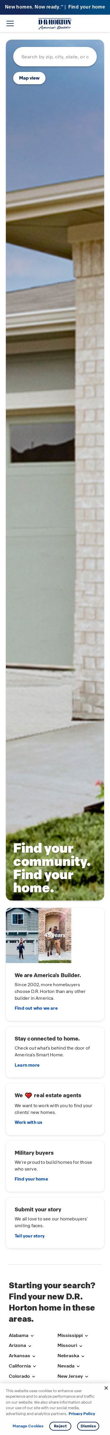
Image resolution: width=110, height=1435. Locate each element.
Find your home (31, 1179)
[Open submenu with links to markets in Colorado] (33, 1377)
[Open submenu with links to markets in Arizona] (30, 1346)
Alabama (18, 1335)
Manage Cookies (28, 1426)
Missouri (67, 1345)
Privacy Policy (82, 1413)
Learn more (27, 1065)
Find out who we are (36, 1008)
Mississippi (70, 1335)
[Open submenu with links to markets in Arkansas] (34, 1356)
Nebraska (68, 1356)
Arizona (17, 1345)
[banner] (55, 7)
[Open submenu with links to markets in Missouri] (81, 1346)
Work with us (28, 1122)
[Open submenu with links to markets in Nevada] (78, 1366)
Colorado (19, 1376)
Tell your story (30, 1236)
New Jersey (70, 1376)
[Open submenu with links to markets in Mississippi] (86, 1336)
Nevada (66, 1366)
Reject (60, 1426)
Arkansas (19, 1356)
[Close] (106, 1388)
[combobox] (55, 56)
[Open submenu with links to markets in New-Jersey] (86, 1377)
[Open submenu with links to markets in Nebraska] (83, 1356)
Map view (29, 78)
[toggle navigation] (10, 23)
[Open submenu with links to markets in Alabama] (32, 1336)
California (20, 1366)
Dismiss (88, 1426)
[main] (55, 648)
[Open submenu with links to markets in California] (34, 1366)
